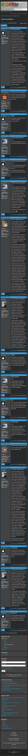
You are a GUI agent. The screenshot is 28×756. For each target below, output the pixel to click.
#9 (26, 353)
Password (3, 663)
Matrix (5, 641)
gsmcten (4, 138)
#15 (26, 546)
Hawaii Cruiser (3, 299)
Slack (5, 646)
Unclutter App (16, 676)
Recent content (6, 654)
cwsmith (3, 445)
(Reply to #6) (14, 217)
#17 (26, 611)
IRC (5, 640)
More (25, 692)
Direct (10, 676)
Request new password (8, 668)
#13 (26, 443)
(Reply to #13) (13, 443)
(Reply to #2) (13, 114)
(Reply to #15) (13, 546)
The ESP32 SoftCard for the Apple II (10, 683)
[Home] (10, 6)
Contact (25, 13)
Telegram (6, 647)
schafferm (4, 707)
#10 (26, 375)
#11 (26, 398)
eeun (2, 219)
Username (4, 660)
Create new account (7, 667)
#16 (26, 567)
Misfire (5, 644)
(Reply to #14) (13, 467)
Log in (2, 23)
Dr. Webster (4, 92)
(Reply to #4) (13, 159)
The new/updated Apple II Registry (9, 705)
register (6, 23)
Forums (6, 11)
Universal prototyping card (7, 709)
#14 (26, 467)
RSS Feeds (5, 725)
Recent (10, 11)
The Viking (4, 715)
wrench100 (4, 704)
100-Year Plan (20, 13)
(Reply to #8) (13, 353)
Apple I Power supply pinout (8, 681)
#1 (26, 27)
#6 (26, 181)
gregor (3, 710)
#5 (26, 159)
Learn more (3, 649)
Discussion (8, 15)
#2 (26, 90)
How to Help (14, 747)
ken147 (3, 30)
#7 (26, 217)
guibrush (3, 700)
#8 (26, 297)
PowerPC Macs (15, 15)
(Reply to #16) (14, 567)
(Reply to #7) (13, 297)
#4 (26, 135)
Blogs (4, 721)
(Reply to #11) (13, 398)
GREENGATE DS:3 (7, 690)
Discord (5, 643)
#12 (26, 420)
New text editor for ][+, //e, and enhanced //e (12, 688)
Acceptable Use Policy (7, 728)
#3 (26, 114)
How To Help (13, 13)
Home (2, 11)
